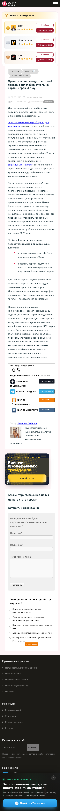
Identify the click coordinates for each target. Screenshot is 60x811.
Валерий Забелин (18, 102)
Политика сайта (13, 673)
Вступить (46, 400)
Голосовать (31, 644)
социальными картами (20, 164)
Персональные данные (17, 679)
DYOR (20, 26)
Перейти (25, 478)
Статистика (10, 716)
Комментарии (42, 102)
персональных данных (12, 757)
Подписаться (47, 381)
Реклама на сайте (14, 710)
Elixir (20, 55)
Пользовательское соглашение (21, 667)
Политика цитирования (17, 685)
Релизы (9, 728)
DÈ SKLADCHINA (25, 41)
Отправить (33, 747)
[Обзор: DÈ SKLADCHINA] (13, 42)
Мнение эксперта (14, 722)
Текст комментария (20, 556)
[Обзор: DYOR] (13, 28)
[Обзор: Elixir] (13, 57)
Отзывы (46, 30)
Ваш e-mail (16, 544)
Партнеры (10, 691)
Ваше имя (16, 533)
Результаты (18, 641)
